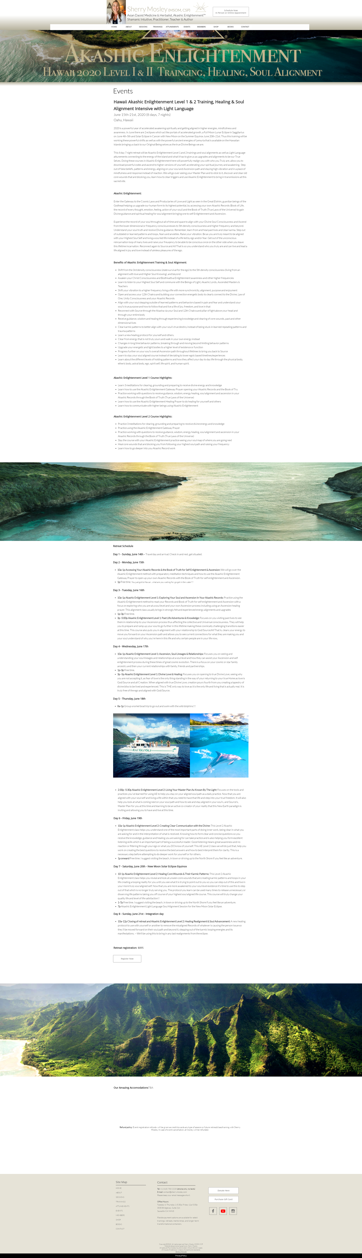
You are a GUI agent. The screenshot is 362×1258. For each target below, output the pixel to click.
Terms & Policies (181, 1252)
